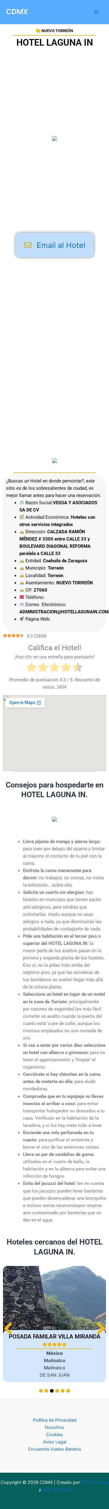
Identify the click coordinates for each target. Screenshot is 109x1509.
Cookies (54, 1434)
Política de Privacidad (54, 1420)
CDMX (17, 11)
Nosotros (54, 1427)
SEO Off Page (56, 1489)
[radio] (31, 668)
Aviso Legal (54, 1442)
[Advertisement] (54, 185)
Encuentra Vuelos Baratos (54, 1449)
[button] (101, 1328)
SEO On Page (95, 1482)
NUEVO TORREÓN (57, 30)
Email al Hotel (61, 245)
